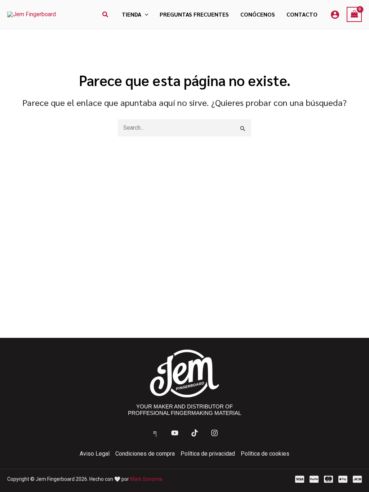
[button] (105, 14)
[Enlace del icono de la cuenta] (334, 14)
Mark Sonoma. (146, 479)
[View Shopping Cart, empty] (354, 14)
